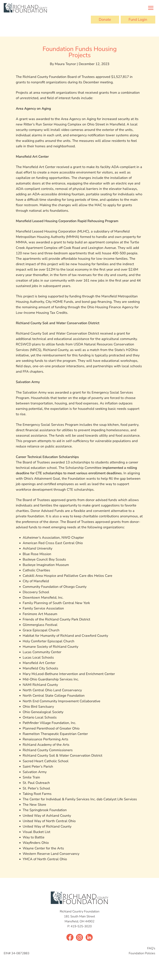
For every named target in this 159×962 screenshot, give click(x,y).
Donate (105, 19)
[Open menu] (150, 8)
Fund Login (138, 19)
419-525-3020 (81, 926)
